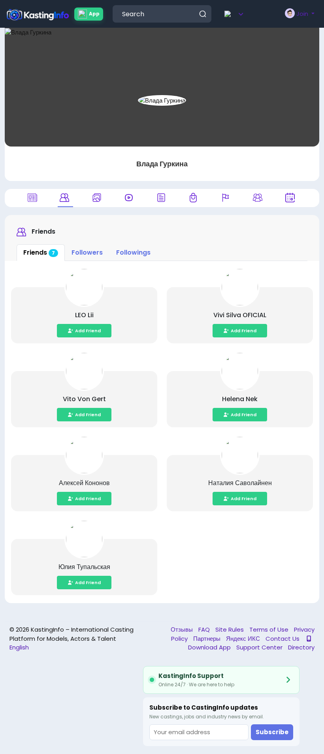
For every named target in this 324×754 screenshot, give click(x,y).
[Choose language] (245, 14)
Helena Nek (240, 399)
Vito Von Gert (84, 399)
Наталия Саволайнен (240, 482)
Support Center (260, 647)
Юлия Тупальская (84, 566)
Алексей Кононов (84, 482)
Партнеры (207, 638)
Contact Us (283, 638)
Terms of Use (269, 629)
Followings (133, 252)
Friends (39, 252)
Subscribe (272, 732)
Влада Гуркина (162, 164)
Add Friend (88, 330)
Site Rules (230, 629)
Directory (301, 647)
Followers (87, 252)
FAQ (204, 629)
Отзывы (182, 629)
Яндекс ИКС (244, 638)
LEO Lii (84, 315)
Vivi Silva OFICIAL (239, 315)
